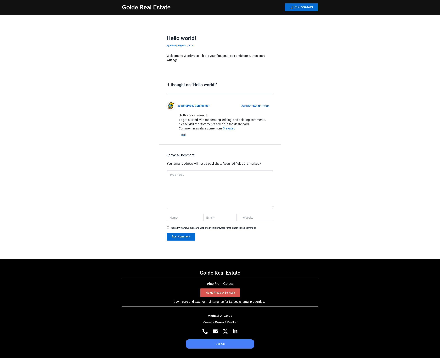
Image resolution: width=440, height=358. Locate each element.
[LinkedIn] (235, 331)
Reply (183, 135)
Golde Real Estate (146, 7)
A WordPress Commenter (194, 105)
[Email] (215, 331)
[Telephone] (205, 331)
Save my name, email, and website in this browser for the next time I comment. (213, 227)
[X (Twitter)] (225, 331)
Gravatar (228, 128)
